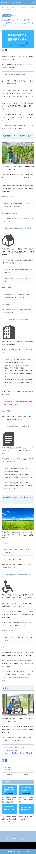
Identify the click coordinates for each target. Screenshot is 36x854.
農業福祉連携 (6, 15)
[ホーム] (2, 7)
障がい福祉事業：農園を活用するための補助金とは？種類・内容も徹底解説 (9, 800)
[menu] (33, 2)
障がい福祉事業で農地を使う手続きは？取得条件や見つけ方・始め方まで (9, 819)
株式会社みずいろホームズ (10, 2)
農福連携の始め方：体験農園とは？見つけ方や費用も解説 (26, 800)
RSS (18, 843)
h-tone (8, 767)
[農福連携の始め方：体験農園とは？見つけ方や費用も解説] (26, 790)
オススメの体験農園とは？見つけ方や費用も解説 (18, 753)
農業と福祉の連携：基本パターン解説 (15, 74)
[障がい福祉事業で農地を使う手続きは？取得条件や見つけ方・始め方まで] (9, 809)
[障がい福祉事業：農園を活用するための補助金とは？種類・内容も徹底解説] (9, 790)
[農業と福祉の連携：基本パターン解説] (26, 809)
